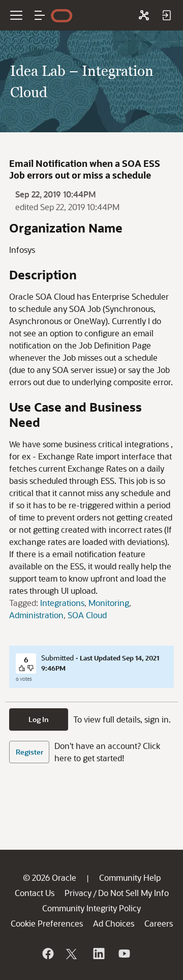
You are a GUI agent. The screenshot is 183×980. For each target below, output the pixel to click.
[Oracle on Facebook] (47, 953)
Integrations (62, 602)
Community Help (130, 877)
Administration (36, 615)
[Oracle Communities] (144, 15)
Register (29, 752)
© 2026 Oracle (49, 877)
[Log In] (166, 15)
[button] (39, 15)
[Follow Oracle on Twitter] (72, 953)
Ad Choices (113, 923)
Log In (38, 719)
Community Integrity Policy (91, 908)
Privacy (78, 892)
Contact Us (34, 892)
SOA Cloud (87, 615)
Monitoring (108, 602)
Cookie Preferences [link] (47, 923)
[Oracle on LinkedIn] (98, 953)
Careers (158, 923)
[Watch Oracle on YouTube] (123, 953)
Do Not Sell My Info (133, 892)
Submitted (57, 657)
